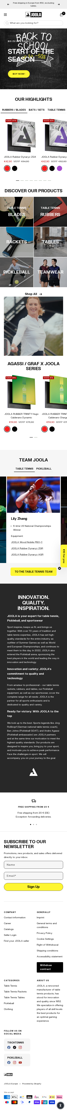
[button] (63, 556)
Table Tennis (10, 985)
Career (7, 923)
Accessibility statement (49, 956)
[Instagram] (20, 1047)
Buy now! (19, 74)
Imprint (40, 917)
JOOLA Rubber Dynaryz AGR (27, 554)
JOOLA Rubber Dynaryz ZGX (20, 157)
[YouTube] (20, 1062)
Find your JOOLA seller (16, 941)
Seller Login (10, 935)
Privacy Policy (44, 933)
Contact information (15, 917)
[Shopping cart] (61, 14)
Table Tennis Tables (14, 997)
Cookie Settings (45, 939)
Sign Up (33, 887)
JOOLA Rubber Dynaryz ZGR (27, 548)
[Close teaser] (59, 568)
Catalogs (9, 929)
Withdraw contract (46, 967)
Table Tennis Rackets (15, 991)
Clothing (8, 1009)
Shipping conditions (47, 950)
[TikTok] (14, 1047)
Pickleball (9, 1003)
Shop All (31, 294)
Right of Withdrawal (47, 944)
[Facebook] (8, 1047)
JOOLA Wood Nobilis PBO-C (26, 542)
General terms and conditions (47, 925)
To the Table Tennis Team (33, 571)
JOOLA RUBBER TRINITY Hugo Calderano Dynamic (21, 416)
